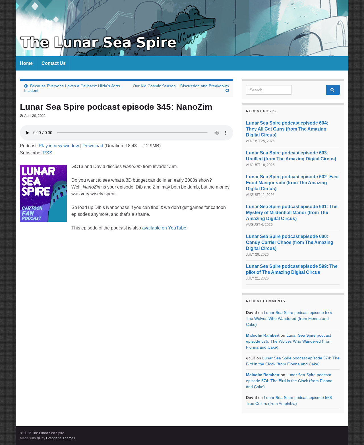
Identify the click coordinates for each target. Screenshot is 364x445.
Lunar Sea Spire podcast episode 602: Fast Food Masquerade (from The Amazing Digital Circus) (292, 182)
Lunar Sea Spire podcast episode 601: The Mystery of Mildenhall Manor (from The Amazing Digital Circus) (292, 212)
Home (26, 63)
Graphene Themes (60, 438)
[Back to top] (351, 432)
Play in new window (59, 145)
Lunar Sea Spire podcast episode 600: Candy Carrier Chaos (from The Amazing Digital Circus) (289, 242)
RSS (47, 152)
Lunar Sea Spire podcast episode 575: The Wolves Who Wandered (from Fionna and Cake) (289, 318)
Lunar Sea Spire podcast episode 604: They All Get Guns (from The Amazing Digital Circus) (287, 129)
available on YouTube (164, 227)
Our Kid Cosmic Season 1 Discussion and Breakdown (181, 86)
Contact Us (54, 63)
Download (92, 145)
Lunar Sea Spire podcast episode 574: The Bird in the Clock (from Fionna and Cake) (289, 380)
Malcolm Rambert (263, 335)
